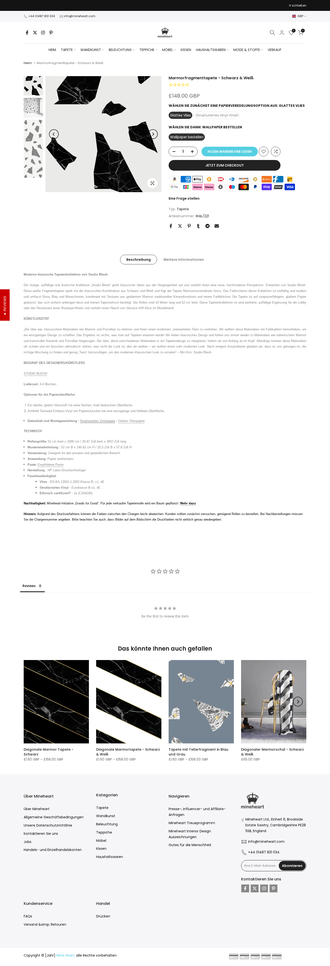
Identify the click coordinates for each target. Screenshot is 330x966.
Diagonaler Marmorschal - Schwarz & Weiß (272, 752)
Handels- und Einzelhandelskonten (53, 849)
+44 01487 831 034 (41, 16)
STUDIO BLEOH (35, 373)
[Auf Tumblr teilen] (198, 226)
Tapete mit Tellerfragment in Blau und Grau (198, 752)
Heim (52, 49)
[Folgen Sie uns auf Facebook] (27, 33)
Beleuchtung (107, 824)
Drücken (103, 916)
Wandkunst (105, 815)
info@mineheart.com (79, 16)
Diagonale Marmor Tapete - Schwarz (48, 752)
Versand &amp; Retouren (45, 924)
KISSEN (186, 49)
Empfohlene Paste (51, 464)
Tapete (183, 209)
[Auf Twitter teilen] (180, 226)
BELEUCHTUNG (120, 49)
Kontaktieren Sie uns (41, 833)
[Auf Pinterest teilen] (189, 226)
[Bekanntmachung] (165, 5)
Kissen (101, 848)
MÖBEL (167, 49)
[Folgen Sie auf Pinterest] (51, 33)
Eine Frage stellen (184, 198)
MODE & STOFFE (246, 49)
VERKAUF (274, 49)
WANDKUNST (90, 49)
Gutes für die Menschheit (190, 845)
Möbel (101, 840)
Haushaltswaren (109, 856)
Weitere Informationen (183, 259)
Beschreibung (138, 259)
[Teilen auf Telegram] (207, 226)
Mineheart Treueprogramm (192, 823)
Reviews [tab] (29, 585)
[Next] (153, 134)
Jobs (27, 841)
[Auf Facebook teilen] (171, 226)
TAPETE (67, 49)
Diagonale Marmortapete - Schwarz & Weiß (128, 752)
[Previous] (54, 134)
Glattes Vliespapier (131, 421)
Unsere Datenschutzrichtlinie (48, 825)
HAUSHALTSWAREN (211, 49)
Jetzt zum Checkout (224, 165)
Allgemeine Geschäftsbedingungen (54, 817)
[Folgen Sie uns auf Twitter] (35, 33)
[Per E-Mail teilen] (217, 226)
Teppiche (104, 832)
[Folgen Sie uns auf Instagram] (43, 33)
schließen (33, 5)
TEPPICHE (146, 49)
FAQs (28, 916)
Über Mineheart (37, 808)
